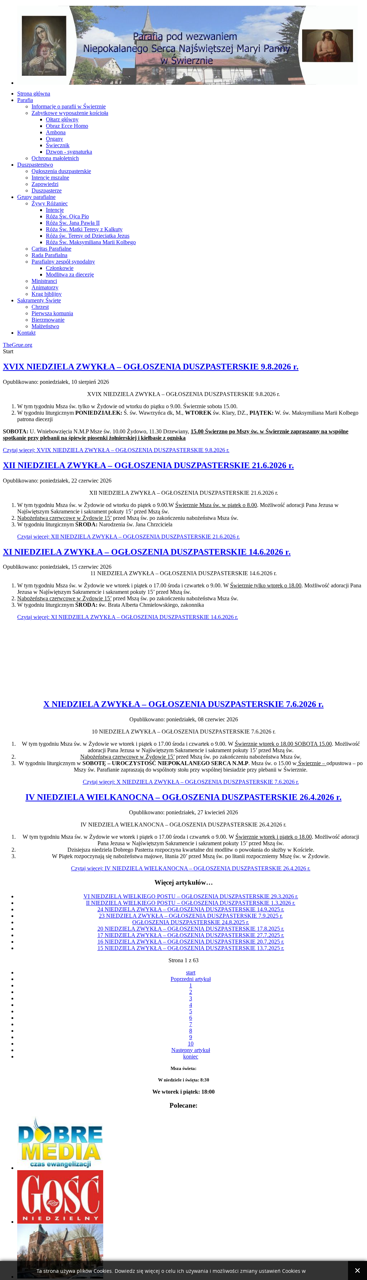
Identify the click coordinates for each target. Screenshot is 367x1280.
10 (191, 1044)
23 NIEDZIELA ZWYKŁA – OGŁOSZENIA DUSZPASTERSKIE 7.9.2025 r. (191, 916)
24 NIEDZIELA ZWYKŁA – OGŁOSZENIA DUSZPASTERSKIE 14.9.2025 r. (190, 909)
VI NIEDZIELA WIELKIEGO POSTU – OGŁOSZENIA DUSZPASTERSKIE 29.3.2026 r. (191, 896)
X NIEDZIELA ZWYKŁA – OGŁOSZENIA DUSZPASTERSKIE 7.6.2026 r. (183, 704)
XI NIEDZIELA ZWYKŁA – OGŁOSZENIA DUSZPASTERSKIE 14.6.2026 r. (147, 552)
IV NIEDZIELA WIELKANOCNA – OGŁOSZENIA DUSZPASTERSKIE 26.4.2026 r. (183, 797)
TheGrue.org (17, 345)
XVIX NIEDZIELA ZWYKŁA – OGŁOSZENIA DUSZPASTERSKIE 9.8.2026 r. (151, 366)
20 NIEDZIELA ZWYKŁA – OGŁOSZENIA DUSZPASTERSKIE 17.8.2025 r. (190, 929)
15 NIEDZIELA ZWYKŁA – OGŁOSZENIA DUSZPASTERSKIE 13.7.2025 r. (190, 948)
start (190, 972)
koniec (190, 1056)
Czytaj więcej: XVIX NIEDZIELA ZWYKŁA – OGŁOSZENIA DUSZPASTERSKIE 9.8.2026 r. (116, 450)
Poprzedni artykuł (191, 979)
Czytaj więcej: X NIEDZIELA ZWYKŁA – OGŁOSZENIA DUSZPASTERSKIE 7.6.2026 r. (191, 782)
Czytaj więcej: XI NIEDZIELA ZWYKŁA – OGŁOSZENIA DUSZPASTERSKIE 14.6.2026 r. (127, 617)
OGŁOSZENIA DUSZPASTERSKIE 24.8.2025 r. (190, 922)
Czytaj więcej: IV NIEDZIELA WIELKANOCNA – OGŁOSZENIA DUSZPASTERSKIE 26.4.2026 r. (190, 868)
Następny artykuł (190, 1050)
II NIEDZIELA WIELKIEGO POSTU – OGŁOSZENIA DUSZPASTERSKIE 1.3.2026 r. (190, 903)
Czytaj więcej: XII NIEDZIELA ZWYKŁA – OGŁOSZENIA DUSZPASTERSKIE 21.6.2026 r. (128, 537)
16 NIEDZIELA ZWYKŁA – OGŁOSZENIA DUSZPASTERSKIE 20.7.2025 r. (190, 942)
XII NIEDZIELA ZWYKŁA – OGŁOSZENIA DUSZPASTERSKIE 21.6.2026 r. (148, 465)
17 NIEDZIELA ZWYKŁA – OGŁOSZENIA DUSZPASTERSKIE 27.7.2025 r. (190, 935)
